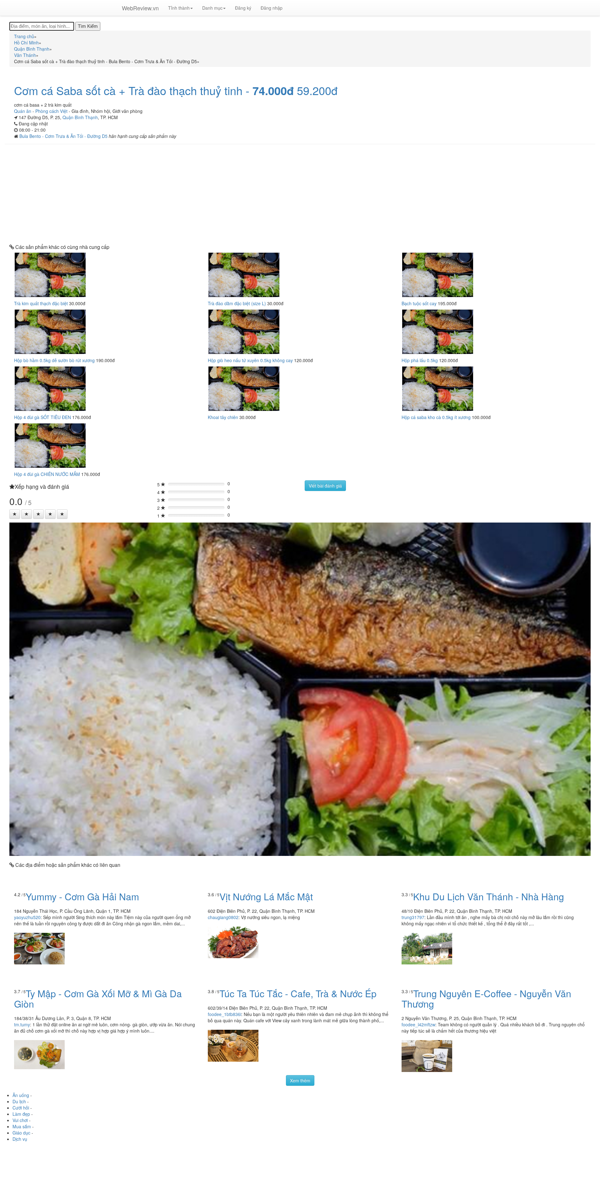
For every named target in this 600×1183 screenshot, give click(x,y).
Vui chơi (20, 1120)
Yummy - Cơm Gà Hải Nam (82, 896)
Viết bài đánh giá (325, 486)
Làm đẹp (21, 1114)
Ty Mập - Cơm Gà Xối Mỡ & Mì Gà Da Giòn (98, 998)
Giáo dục (21, 1133)
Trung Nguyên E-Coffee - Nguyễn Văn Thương (486, 998)
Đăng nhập (271, 8)
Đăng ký (243, 8)
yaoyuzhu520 (27, 917)
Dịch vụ (19, 1139)
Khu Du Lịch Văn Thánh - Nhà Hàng (488, 896)
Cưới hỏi (20, 1108)
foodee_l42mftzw (418, 1024)
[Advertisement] (300, 194)
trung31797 (413, 917)
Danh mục (212, 8)
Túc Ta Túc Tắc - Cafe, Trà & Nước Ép (298, 993)
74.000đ (273, 90)
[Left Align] (14, 514)
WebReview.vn (140, 8)
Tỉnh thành (179, 8)
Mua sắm (21, 1126)
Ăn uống (20, 1095)
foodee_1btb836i (224, 1014)
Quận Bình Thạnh (80, 117)
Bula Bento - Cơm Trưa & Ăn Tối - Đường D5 (64, 136)
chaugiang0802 (223, 917)
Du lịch (19, 1101)
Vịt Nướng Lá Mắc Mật (266, 896)
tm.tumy (22, 1024)
